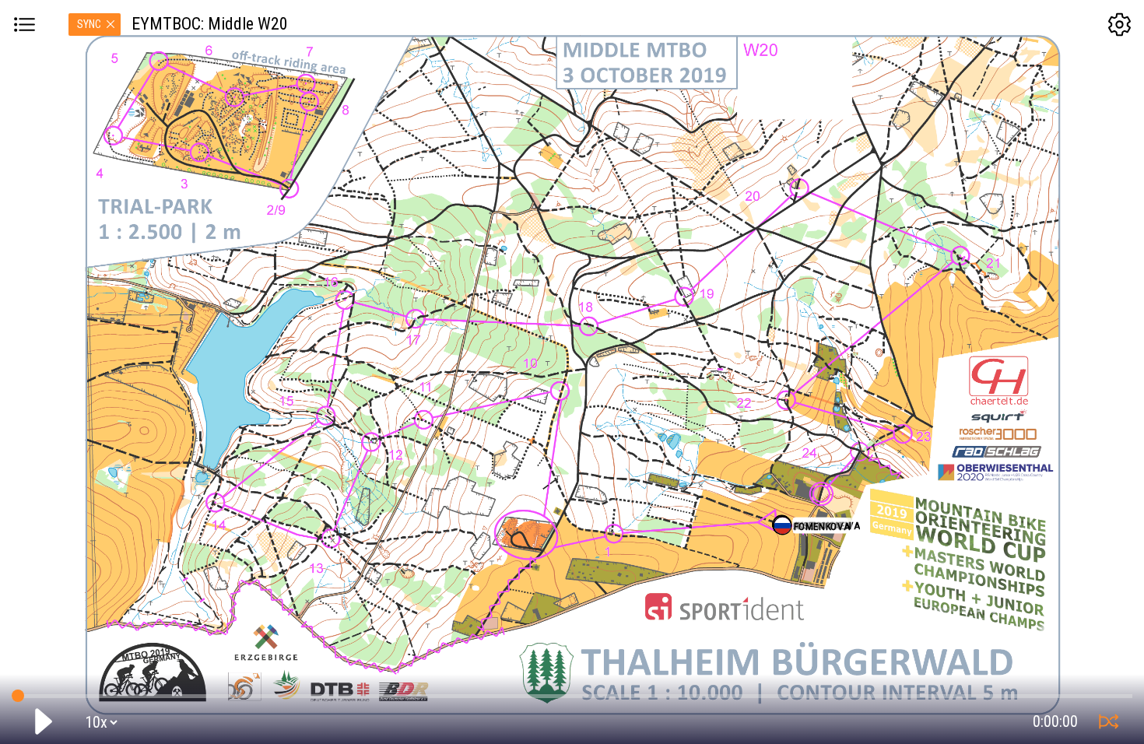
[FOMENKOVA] (782, 525)
